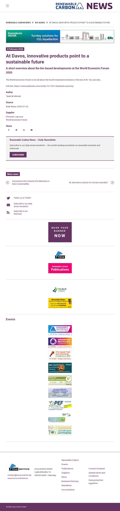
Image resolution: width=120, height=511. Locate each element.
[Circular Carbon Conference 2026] (60, 385)
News (64, 477)
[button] (8, 130)
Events (65, 464)
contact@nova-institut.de (19, 475)
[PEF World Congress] (60, 410)
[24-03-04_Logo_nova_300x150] (60, 260)
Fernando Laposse (14, 116)
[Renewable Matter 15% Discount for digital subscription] (60, 307)
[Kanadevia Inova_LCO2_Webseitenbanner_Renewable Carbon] (60, 42)
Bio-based (40, 23)
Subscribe (18, 154)
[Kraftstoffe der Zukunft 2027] (60, 422)
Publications (67, 468)
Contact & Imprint (97, 468)
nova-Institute (68, 489)
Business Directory (70, 481)
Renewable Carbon (70, 460)
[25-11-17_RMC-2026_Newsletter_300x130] (60, 335)
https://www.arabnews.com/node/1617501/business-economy (43, 86)
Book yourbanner (60, 232)
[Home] (84, 6)
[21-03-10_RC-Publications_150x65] (60, 273)
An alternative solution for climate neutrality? (88, 182)
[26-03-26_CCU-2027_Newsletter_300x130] (60, 360)
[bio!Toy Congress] (60, 435)
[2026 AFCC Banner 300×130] (60, 397)
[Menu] (13, 6)
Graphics (66, 472)
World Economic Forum (16, 119)
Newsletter (67, 485)
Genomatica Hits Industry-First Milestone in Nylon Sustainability (31, 182)
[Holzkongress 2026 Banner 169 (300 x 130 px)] (60, 372)
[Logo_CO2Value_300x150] (60, 295)
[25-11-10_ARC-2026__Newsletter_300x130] (60, 347)
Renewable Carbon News (18, 23)
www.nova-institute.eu (18, 478)
